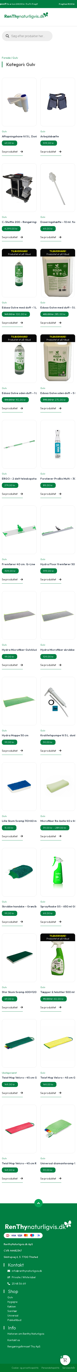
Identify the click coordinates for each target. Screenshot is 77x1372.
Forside (6, 57)
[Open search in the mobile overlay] (27, 36)
